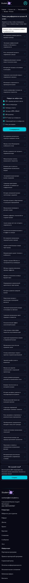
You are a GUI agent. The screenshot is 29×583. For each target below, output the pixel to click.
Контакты (5, 578)
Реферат (4, 518)
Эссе (3, 544)
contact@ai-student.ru (10, 498)
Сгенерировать (15, 129)
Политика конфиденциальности (11, 565)
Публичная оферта (7, 574)
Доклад (4, 522)
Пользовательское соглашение (11, 569)
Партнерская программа (9, 552)
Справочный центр (7, 561)
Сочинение (5, 535)
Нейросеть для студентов (9, 513)
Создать (14, 477)
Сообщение (5, 540)
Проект (4, 527)
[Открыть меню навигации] (25, 3)
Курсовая (4, 531)
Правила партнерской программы (12, 556)
